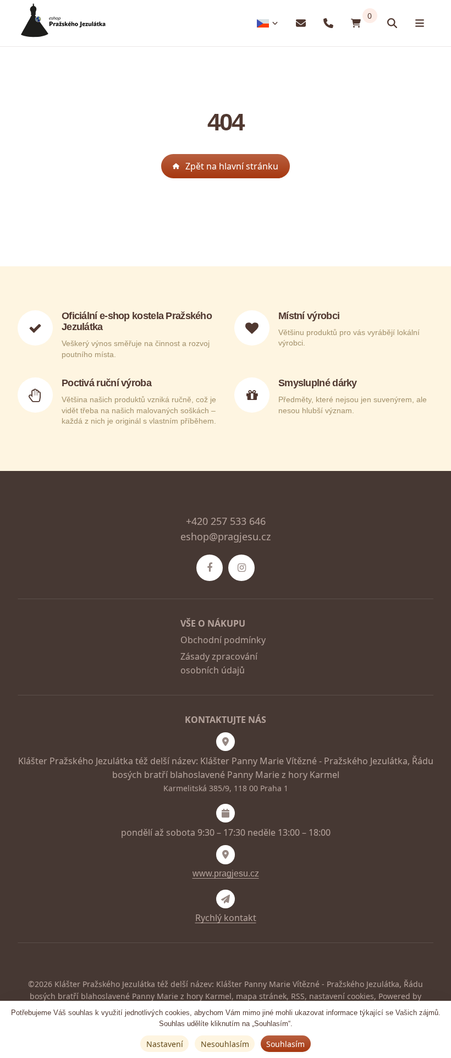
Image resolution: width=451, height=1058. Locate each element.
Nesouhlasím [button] (225, 1044)
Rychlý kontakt (225, 918)
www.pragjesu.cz (226, 873)
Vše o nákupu (212, 623)
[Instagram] (241, 568)
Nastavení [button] (164, 1044)
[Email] (301, 23)
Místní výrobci (308, 315)
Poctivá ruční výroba (106, 382)
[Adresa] (225, 741)
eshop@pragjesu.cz (225, 536)
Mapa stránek (261, 996)
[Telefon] (328, 23)
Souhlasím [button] (285, 1044)
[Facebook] (209, 568)
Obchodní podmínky (223, 640)
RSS (298, 996)
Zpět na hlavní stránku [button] (231, 166)
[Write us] (225, 899)
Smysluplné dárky (317, 382)
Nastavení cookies (341, 996)
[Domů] (62, 23)
